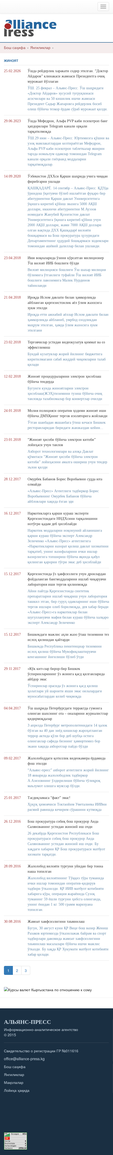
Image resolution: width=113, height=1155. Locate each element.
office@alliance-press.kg (24, 1058)
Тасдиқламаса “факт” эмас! (49, 798)
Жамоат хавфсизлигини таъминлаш (56, 922)
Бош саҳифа (14, 47)
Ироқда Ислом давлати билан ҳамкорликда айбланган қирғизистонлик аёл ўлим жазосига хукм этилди (65, 302)
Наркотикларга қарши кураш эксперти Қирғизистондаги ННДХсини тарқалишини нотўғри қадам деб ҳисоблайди (62, 518)
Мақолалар (13, 1082)
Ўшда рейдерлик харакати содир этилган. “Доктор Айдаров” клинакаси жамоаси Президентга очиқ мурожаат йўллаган (68, 76)
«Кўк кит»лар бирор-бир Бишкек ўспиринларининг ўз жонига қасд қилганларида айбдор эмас (66, 674)
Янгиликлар (40, 47)
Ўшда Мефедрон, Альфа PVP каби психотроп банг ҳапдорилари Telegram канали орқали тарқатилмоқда (68, 126)
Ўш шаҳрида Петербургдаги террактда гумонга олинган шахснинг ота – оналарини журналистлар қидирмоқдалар (68, 713)
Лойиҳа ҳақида (16, 1090)
